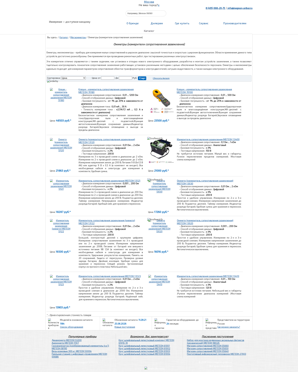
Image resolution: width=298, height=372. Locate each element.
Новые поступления (125, 327)
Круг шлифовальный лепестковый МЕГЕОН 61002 (144, 348)
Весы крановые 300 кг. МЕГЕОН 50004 (72, 351)
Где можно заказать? (228, 327)
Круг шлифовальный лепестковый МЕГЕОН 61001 (144, 345)
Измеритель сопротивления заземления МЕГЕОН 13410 (208, 276)
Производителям (234, 23)
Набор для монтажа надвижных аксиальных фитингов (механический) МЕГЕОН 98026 (215, 341)
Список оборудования (71, 327)
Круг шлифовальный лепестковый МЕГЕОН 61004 (144, 354)
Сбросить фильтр (161, 78)
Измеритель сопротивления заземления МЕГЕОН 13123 (110, 276)
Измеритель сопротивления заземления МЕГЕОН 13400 (208, 139)
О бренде (133, 23)
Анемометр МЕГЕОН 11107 (65, 343)
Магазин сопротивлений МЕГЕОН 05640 (208, 351)
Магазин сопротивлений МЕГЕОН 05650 (208, 348)
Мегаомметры (78, 37)
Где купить (182, 23)
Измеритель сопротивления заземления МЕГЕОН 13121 (109, 180)
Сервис (203, 23)
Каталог (63, 37)
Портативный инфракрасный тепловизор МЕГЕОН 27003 (216, 354)
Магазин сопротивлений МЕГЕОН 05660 (208, 345)
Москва (149, 1)
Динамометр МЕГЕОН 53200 (67, 340)
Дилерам (157, 23)
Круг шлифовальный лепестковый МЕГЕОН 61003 (144, 351)
